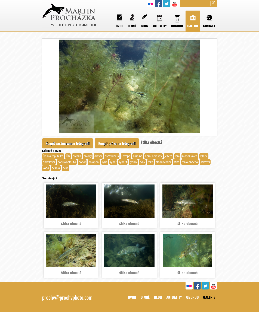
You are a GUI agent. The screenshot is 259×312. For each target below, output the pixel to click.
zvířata (56, 168)
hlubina (137, 156)
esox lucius (112, 156)
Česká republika (53, 156)
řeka (150, 162)
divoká (77, 156)
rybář (113, 162)
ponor (82, 162)
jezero (168, 156)
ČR (68, 156)
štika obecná (190, 162)
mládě (204, 156)
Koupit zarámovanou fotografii (68, 143)
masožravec (189, 156)
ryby (142, 162)
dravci (98, 156)
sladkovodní (163, 162)
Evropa (125, 156)
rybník (133, 162)
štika (176, 162)
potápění (93, 162)
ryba (104, 162)
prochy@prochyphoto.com (67, 297)
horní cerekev (153, 156)
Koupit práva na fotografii (116, 143)
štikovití (205, 162)
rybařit (123, 162)
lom (177, 156)
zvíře (66, 168)
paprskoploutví (67, 162)
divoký (88, 156)
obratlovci (49, 162)
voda (46, 168)
